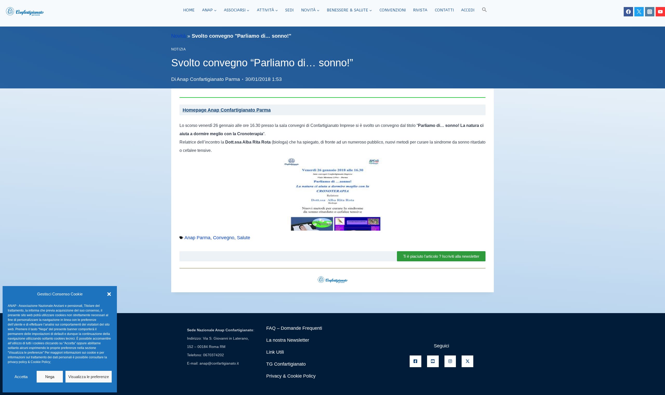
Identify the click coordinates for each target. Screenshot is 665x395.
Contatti (444, 10)
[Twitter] (639, 11)
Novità (178, 36)
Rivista (420, 10)
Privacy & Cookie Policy (291, 376)
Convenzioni (393, 10)
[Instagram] (649, 11)
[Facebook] (628, 11)
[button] (109, 294)
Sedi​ (289, 10)
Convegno (223, 237)
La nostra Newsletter (287, 340)
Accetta (21, 376)
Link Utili (275, 352)
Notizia (178, 49)
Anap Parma (197, 237)
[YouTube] (660, 11)
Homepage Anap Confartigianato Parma (227, 110)
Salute (243, 237)
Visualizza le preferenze (88, 376)
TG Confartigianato (286, 364)
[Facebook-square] (415, 361)
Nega (49, 376)
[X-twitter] (467, 361)
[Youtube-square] (433, 361)
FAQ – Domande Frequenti (294, 328)
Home (189, 10)
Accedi (467, 10)
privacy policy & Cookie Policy (29, 362)
